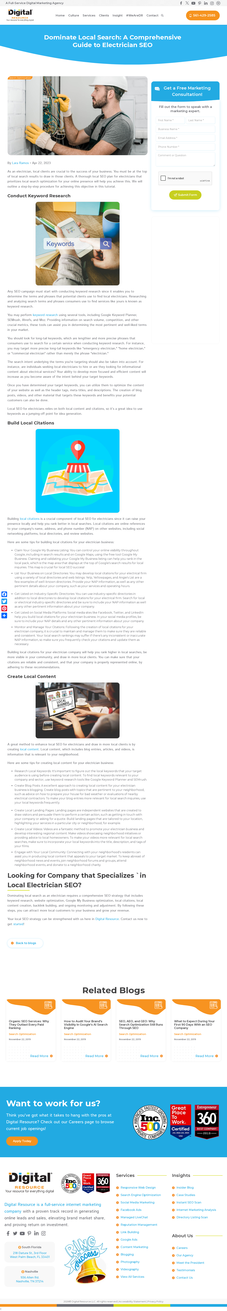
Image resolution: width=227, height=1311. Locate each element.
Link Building (130, 1232)
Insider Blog (185, 1187)
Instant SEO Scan (188, 1202)
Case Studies (185, 1195)
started (18, 924)
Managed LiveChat (134, 1217)
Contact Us (184, 1277)
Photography (130, 1262)
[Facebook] (4, 594)
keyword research (45, 315)
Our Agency (184, 1255)
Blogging (127, 1254)
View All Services (132, 1276)
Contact (152, 15)
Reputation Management (139, 1224)
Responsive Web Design (138, 1187)
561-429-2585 (204, 15)
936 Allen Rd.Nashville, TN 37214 (29, 1279)
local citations (29, 519)
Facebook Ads (131, 1210)
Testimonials (185, 1270)
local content (29, 749)
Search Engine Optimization (141, 1195)
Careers (182, 1248)
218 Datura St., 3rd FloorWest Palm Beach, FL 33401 (30, 1255)
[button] (74, 15)
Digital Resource (107, 919)
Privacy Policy (155, 1301)
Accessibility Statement (132, 1301)
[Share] (4, 615)
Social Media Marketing (137, 1202)
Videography (130, 1269)
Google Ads (129, 1239)
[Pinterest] (4, 608)
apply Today (22, 1141)
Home (60, 15)
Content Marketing (134, 1247)
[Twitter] (4, 601)
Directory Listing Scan (192, 1217)
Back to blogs (26, 943)
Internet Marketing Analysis (196, 1210)
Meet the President (190, 1262)
